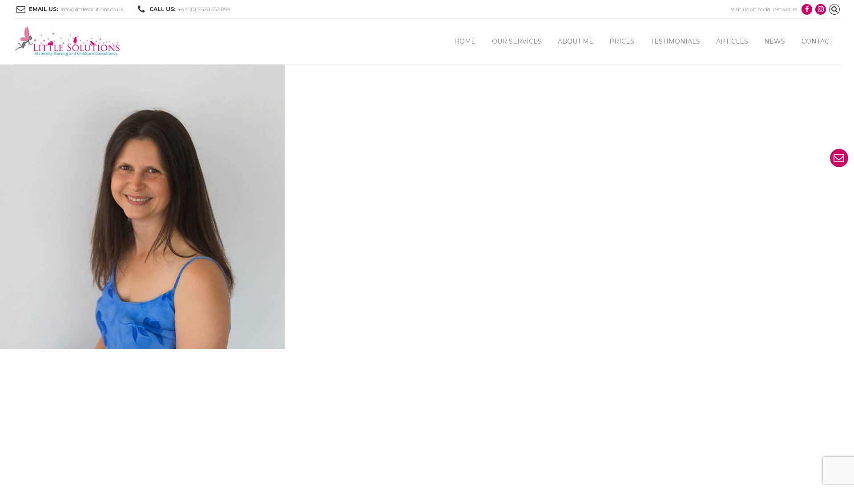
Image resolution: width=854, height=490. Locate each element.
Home (464, 41)
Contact (817, 41)
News (774, 41)
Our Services (517, 41)
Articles (732, 41)
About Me (575, 41)
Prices (621, 41)
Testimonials (675, 41)
